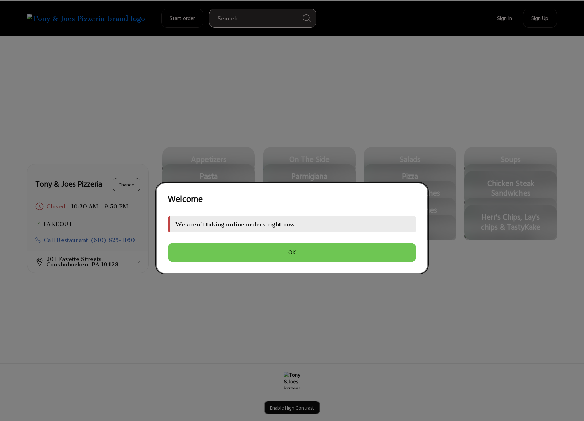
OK (292, 252)
